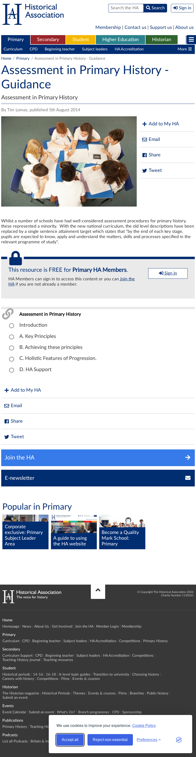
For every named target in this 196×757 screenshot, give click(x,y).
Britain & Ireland (43, 741)
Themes (79, 693)
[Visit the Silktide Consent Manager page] (179, 740)
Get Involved (62, 626)
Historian (161, 39)
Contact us (135, 27)
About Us (41, 626)
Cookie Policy (144, 725)
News (26, 626)
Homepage (10, 626)
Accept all (70, 740)
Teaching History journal (21, 660)
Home (6, 58)
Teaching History (43, 727)
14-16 (38, 674)
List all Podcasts (15, 741)
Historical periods (16, 674)
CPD (34, 49)
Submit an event (14, 697)
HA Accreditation (129, 49)
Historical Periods (56, 693)
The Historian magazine (20, 693)
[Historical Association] (33, 22)
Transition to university (111, 674)
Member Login (107, 626)
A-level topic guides (74, 674)
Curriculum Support (17, 655)
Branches (137, 693)
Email (154, 139)
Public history (158, 693)
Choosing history (145, 674)
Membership (108, 27)
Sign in (170, 273)
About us (184, 27)
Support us (161, 27)
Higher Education (120, 39)
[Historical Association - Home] (31, 602)
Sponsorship (132, 712)
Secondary (48, 39)
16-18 (51, 674)
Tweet (155, 170)
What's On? (66, 712)
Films (65, 679)
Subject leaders (95, 49)
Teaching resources (58, 660)
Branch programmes (93, 712)
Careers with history (18, 679)
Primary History (155, 641)
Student (80, 39)
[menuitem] (15, 40)
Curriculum (13, 49)
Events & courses (86, 679)
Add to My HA (164, 124)
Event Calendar (14, 712)
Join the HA (84, 626)
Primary (16, 39)
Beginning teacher (60, 49)
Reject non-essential (110, 740)
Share (155, 155)
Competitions (162, 49)
